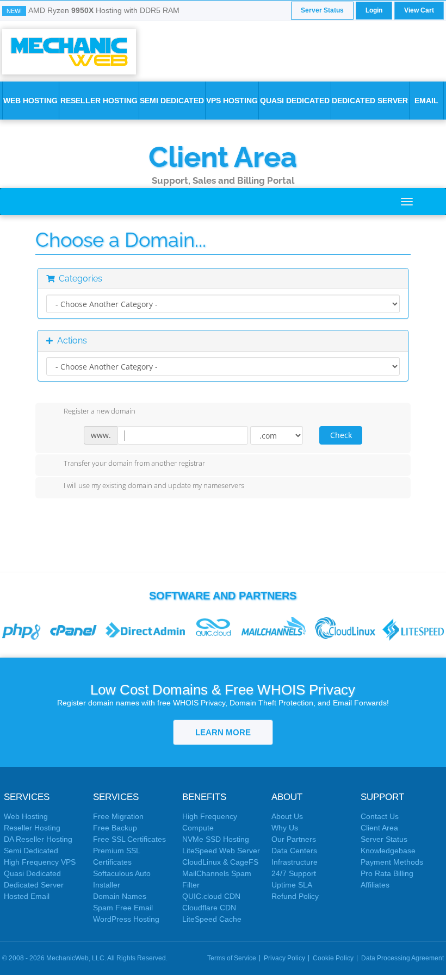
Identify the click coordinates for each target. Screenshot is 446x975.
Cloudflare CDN (209, 907)
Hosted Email (26, 896)
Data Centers (294, 850)
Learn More (223, 732)
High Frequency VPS (40, 862)
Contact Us (380, 816)
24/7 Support (293, 873)
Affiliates (375, 884)
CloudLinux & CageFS (220, 862)
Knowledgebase (388, 850)
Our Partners (293, 839)
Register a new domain (99, 411)
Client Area (222, 156)
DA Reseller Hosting (38, 839)
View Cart (419, 10)
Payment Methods (392, 862)
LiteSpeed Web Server (221, 850)
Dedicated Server (370, 100)
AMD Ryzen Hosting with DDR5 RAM (103, 10)
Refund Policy (295, 896)
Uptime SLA (291, 884)
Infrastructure (294, 862)
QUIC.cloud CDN (211, 896)
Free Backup (115, 827)
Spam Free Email (123, 907)
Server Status (322, 10)
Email (426, 100)
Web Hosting (30, 100)
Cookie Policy (333, 958)
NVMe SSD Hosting (215, 839)
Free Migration (118, 816)
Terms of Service (231, 958)
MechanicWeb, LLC (75, 958)
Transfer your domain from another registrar (134, 463)
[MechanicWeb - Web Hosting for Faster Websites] (69, 51)
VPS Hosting (232, 100)
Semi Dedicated (172, 100)
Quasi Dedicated (295, 100)
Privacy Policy (284, 958)
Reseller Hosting (99, 100)
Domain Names (119, 896)
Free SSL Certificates (129, 839)
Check (341, 435)
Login (374, 10)
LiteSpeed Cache (211, 919)
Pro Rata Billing (387, 873)
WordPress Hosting (126, 919)
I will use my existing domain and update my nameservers (154, 486)
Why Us (284, 827)
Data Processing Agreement (402, 958)
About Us (287, 816)
